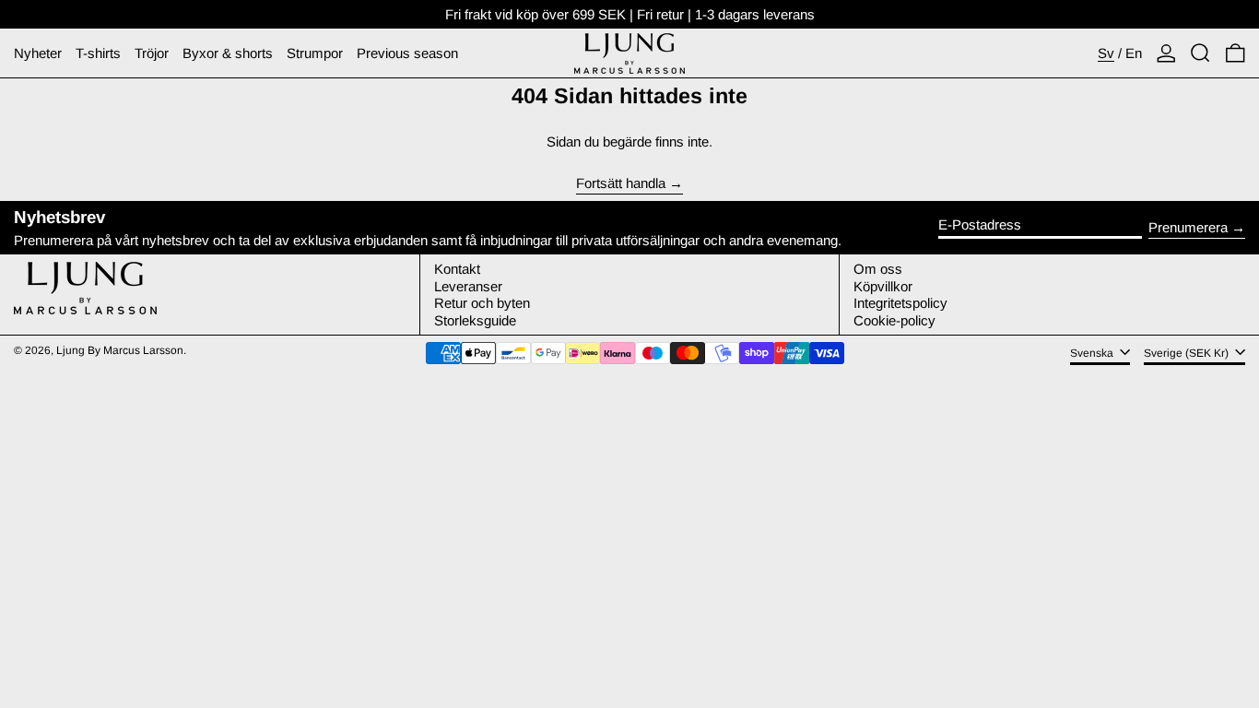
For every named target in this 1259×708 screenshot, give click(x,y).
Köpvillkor (882, 286)
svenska (1093, 353)
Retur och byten (482, 303)
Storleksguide (475, 320)
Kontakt (457, 269)
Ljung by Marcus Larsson (119, 350)
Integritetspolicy (900, 303)
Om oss (877, 269)
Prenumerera (1188, 227)
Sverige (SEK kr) (1187, 353)
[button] (1200, 53)
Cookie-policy (894, 320)
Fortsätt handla (620, 183)
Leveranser (468, 286)
